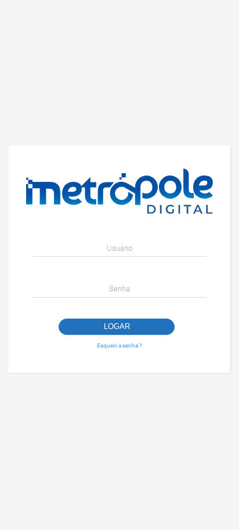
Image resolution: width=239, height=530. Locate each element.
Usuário (119, 248)
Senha (119, 288)
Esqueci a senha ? (119, 345)
